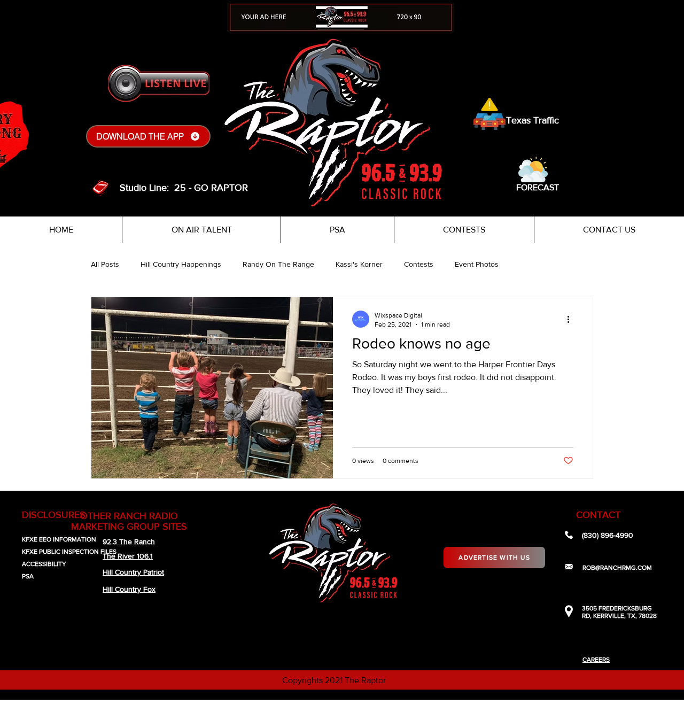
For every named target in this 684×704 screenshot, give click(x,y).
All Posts (105, 264)
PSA (28, 576)
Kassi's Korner (359, 264)
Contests (418, 264)
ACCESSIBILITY (44, 564)
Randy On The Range (278, 264)
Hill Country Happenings (181, 264)
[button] (533, 169)
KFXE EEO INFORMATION (59, 539)
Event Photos (477, 264)
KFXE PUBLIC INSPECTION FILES (69, 551)
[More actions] (571, 319)
